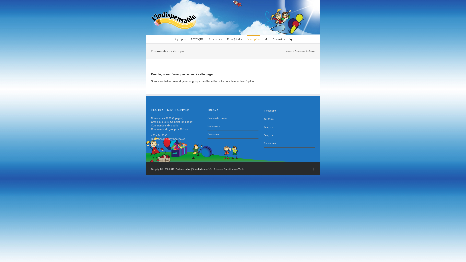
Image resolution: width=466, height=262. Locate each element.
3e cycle (268, 135)
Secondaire (270, 143)
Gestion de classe (217, 118)
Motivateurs (214, 126)
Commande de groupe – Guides (169, 129)
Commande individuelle (164, 125)
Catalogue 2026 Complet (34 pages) (172, 122)
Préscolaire (270, 110)
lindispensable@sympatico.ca (168, 139)
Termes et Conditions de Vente (229, 168)
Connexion (279, 39)
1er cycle (269, 118)
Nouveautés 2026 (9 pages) (167, 118)
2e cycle (268, 127)
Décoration (213, 134)
